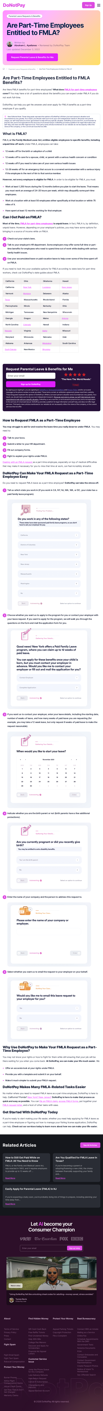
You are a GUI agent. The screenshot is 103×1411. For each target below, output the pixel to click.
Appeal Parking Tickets (63, 1329)
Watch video (15, 1286)
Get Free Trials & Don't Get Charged (13, 1391)
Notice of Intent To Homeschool (85, 1370)
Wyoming (46, 349)
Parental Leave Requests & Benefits (24, 16)
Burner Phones (10, 1377)
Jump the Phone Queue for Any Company (38, 1370)
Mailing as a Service (86, 1332)
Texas (7, 299)
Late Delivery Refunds (38, 1375)
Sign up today (74, 1248)
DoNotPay (14, 5)
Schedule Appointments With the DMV (87, 1340)
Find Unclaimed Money (38, 1336)
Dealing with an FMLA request (18, 462)
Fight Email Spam (11, 1355)
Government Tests (85, 1344)
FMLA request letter (12, 1105)
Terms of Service (11, 1329)
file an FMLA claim (48, 1101)
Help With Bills (34, 1339)
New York (27, 287)
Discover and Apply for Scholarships (38, 1347)
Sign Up (88, 5)
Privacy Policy (72, 390)
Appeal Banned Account (39, 1391)
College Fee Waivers (37, 1342)
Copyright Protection (62, 1332)
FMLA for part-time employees (81, 89)
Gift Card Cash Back (37, 1329)
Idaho (44, 331)
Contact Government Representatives (86, 1361)
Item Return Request (37, 1378)
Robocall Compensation (14, 1361)
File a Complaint (60, 1336)
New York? (33, 1097)
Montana (27, 293)
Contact (7, 1339)
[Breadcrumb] (4, 69)
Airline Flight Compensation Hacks (13, 1382)
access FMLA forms (68, 1101)
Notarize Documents (86, 1348)
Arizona (65, 318)
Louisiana (46, 287)
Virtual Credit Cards (12, 1386)
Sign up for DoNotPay (31, 384)
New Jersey (67, 287)
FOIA (79, 1351)
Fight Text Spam (11, 1358)
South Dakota (10, 349)
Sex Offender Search (86, 1375)
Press (6, 1336)
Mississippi (46, 343)
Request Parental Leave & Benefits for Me (32, 57)
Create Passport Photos (87, 1366)
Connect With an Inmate (87, 1329)
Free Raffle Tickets (36, 1332)
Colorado (27, 324)
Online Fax (82, 1336)
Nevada (8, 331)
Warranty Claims (11, 1395)
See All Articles (90, 1145)
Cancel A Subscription (38, 1382)
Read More (10, 1178)
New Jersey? (45, 1097)
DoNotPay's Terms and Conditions (51, 390)
